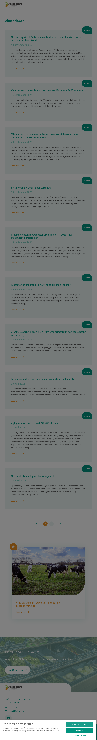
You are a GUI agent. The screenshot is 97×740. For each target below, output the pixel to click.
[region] (48, 729)
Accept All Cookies (79, 725)
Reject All (79, 730)
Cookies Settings (79, 736)
